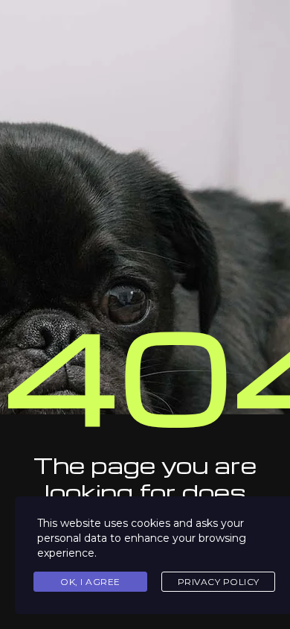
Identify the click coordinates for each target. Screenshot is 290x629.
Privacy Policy (219, 581)
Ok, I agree (90, 581)
